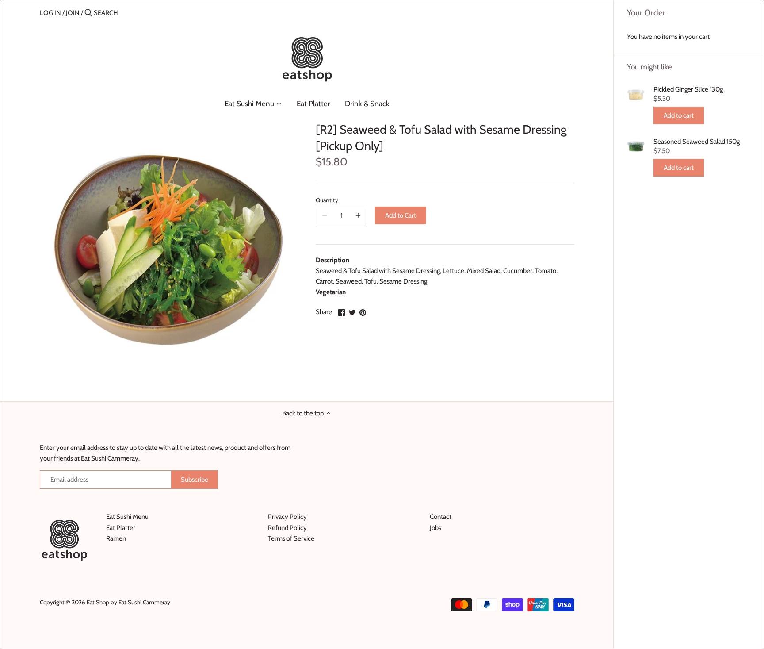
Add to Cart (400, 215)
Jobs (435, 528)
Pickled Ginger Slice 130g (688, 89)
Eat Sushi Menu (127, 517)
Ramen (116, 538)
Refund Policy (287, 528)
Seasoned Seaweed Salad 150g (696, 142)
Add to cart (679, 115)
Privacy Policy (287, 517)
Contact (440, 517)
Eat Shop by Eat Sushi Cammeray (128, 602)
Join (73, 13)
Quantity (327, 200)
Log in (50, 13)
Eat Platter (120, 528)
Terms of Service (291, 538)
